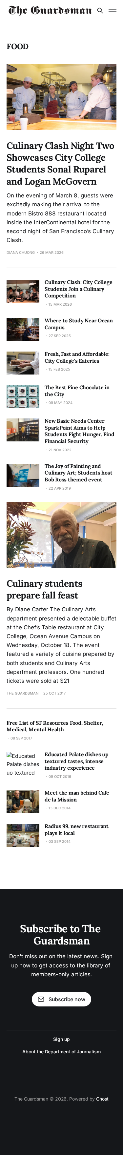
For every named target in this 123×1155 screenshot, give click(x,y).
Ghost (102, 1099)
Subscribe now (67, 999)
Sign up (61, 1039)
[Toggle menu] (112, 10)
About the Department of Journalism (61, 1051)
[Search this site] (100, 10)
